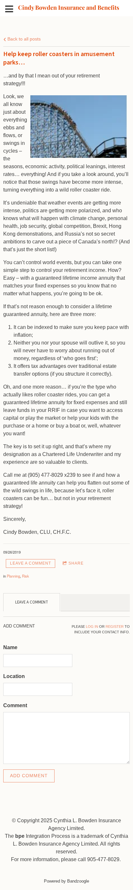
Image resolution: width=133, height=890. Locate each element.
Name (10, 647)
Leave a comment (30, 563)
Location (14, 676)
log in (92, 626)
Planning (13, 576)
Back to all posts (23, 38)
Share (76, 563)
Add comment (29, 775)
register (115, 626)
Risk (25, 576)
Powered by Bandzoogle (66, 881)
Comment (15, 705)
